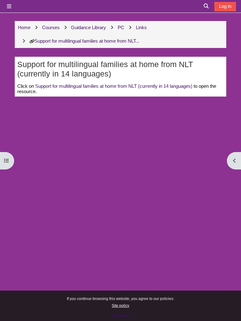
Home (24, 27)
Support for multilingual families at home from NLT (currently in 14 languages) (113, 86)
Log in (225, 6)
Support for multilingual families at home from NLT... (87, 41)
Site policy (120, 305)
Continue (121, 315)
